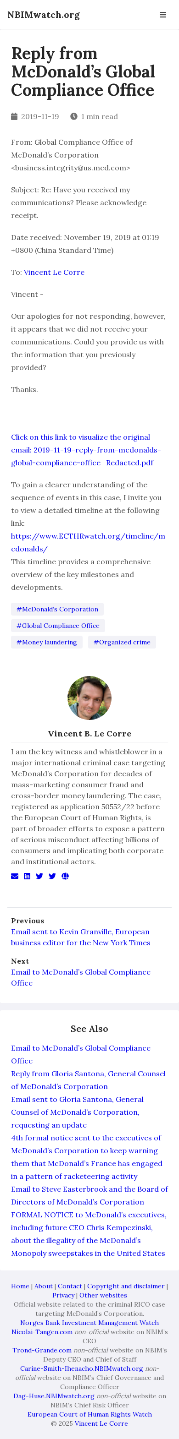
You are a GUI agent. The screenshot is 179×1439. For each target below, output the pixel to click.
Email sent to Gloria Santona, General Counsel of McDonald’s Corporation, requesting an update (77, 1112)
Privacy (63, 1295)
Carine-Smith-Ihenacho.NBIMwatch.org (81, 1368)
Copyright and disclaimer (126, 1286)
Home (20, 1286)
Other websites (103, 1295)
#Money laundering (47, 642)
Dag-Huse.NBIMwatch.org (54, 1396)
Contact (70, 1286)
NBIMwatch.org (43, 14)
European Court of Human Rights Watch (90, 1414)
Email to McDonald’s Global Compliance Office (81, 977)
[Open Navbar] (163, 14)
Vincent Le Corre (54, 272)
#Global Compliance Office (58, 625)
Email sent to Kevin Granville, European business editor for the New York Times (81, 937)
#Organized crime (122, 642)
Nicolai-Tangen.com (42, 1332)
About (43, 1286)
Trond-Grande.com (42, 1350)
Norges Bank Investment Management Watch (89, 1323)
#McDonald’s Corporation (57, 609)
